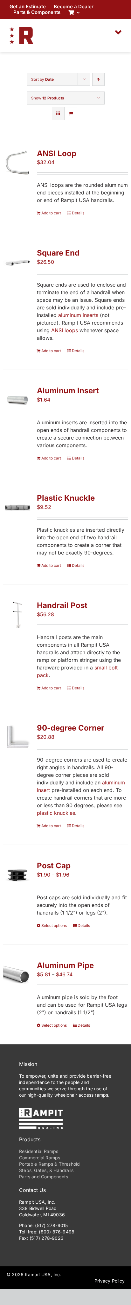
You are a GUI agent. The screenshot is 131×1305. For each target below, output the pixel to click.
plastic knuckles (56, 813)
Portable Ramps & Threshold (49, 1164)
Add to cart (51, 213)
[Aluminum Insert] (17, 400)
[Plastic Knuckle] (17, 507)
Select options (54, 925)
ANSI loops (64, 330)
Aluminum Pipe (65, 965)
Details (78, 213)
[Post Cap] (17, 875)
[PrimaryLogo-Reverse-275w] (41, 1110)
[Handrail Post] (17, 614)
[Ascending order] (98, 79)
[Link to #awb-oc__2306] (118, 32)
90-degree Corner (70, 727)
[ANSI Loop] (17, 163)
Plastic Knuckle (66, 498)
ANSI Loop (56, 153)
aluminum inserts (78, 315)
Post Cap (54, 865)
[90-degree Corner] (17, 737)
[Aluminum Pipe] (17, 974)
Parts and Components (43, 1176)
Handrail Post (62, 605)
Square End (58, 252)
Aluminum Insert (68, 390)
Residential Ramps (39, 1151)
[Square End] (17, 262)
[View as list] (71, 113)
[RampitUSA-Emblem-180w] (21, 29)
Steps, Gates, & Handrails (46, 1170)
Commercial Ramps (39, 1157)
